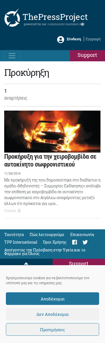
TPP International (20, 242)
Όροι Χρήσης (54, 242)
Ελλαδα (10, 211)
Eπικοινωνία (82, 234)
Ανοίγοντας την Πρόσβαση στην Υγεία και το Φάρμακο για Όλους (44, 251)
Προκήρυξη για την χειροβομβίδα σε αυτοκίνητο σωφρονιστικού (50, 161)
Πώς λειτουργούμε (47, 234)
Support (87, 54)
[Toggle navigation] (12, 55)
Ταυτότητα (14, 234)
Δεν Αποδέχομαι (52, 314)
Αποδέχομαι (53, 299)
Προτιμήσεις (52, 329)
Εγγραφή (93, 38)
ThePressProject (55, 16)
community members (64, 24)
